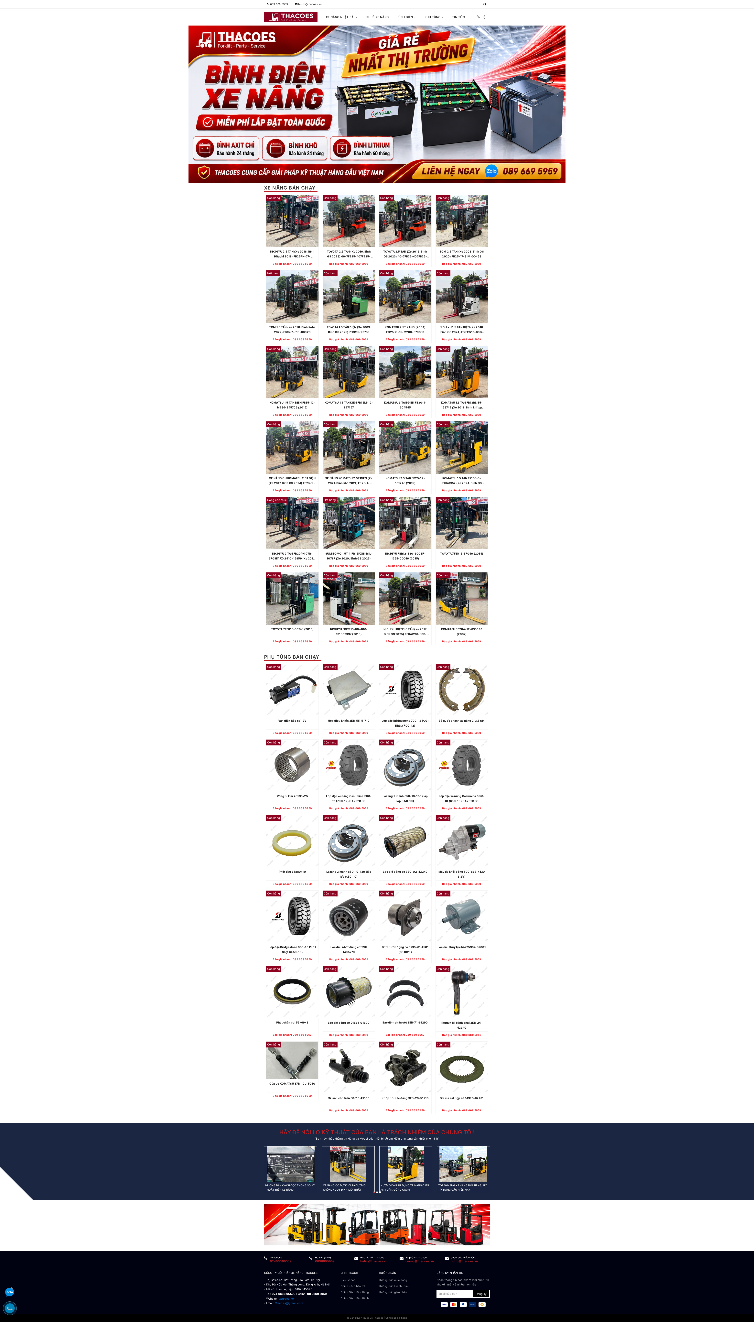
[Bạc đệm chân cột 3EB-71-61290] (405, 992)
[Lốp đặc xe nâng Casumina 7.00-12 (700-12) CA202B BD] (349, 766)
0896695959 (325, 1261)
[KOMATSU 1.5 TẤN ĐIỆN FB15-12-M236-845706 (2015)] (292, 372)
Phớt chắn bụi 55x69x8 (292, 1022)
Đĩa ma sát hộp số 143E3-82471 (461, 1098)
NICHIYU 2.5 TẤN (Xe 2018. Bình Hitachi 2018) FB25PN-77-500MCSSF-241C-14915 (292, 254)
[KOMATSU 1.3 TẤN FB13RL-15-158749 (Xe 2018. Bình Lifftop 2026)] (462, 372)
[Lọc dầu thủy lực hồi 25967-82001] (462, 917)
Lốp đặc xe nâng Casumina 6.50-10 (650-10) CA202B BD (462, 798)
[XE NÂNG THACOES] (291, 17)
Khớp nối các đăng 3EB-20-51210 (405, 1098)
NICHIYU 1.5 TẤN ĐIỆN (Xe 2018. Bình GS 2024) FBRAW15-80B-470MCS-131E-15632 (462, 329)
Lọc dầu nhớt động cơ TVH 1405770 (348, 949)
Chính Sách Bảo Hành (355, 1298)
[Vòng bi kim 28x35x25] (292, 766)
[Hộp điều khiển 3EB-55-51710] (349, 690)
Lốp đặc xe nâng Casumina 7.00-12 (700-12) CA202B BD (349, 798)
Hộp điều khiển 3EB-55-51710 (349, 720)
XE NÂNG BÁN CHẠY (290, 188)
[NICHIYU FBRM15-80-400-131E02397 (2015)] (349, 598)
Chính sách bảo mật (354, 1286)
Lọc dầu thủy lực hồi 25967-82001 (462, 947)
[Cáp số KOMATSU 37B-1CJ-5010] (292, 1060)
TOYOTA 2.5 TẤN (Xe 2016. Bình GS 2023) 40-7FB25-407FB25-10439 (349, 254)
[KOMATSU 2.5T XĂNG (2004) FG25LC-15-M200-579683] (405, 296)
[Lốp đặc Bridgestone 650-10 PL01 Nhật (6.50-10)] (292, 917)
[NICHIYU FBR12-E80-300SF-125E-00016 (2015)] (405, 523)
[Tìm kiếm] (484, 4)
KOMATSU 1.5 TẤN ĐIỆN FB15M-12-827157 (349, 405)
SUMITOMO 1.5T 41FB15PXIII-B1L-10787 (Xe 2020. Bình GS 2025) (348, 556)
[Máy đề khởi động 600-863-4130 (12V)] (462, 841)
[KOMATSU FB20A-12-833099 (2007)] (462, 598)
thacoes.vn (286, 1298)
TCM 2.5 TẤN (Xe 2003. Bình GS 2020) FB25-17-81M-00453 (462, 254)
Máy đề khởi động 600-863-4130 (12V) (461, 874)
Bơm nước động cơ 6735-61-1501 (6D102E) (405, 949)
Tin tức (458, 17)
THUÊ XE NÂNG (377, 17)
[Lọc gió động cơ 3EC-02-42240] (405, 841)
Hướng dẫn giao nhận (393, 1292)
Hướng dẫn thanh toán (394, 1286)
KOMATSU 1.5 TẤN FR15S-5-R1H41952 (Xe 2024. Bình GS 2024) (462, 480)
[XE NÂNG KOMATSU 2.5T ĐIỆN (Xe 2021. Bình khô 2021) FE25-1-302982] (349, 447)
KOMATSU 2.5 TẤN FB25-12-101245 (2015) (405, 480)
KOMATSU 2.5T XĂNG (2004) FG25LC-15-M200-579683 (405, 329)
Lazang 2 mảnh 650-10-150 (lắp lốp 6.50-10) (405, 798)
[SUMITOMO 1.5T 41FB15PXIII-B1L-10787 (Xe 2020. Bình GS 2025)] (349, 523)
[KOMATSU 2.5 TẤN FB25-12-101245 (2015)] (405, 447)
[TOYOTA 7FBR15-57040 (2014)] (462, 523)
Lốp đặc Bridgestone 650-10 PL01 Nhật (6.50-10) (292, 949)
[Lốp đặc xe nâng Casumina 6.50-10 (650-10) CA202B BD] (462, 766)
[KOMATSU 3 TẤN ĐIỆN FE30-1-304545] (405, 372)
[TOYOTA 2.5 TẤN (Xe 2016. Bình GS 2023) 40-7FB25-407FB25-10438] (405, 221)
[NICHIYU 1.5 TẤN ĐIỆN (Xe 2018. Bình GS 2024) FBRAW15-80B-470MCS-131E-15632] (462, 296)
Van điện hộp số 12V (292, 720)
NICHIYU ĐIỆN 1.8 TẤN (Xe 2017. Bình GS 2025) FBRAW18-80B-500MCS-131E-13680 (405, 631)
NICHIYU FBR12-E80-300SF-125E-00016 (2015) (405, 556)
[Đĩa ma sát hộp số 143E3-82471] (462, 1068)
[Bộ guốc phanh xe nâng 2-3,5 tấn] (462, 690)
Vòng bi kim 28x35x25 (292, 796)
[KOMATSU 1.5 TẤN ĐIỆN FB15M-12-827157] (349, 372)
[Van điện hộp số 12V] (292, 690)
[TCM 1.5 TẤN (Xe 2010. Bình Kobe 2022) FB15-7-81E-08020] (292, 296)
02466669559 (281, 1261)
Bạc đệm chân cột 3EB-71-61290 (405, 1022)
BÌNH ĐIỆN (406, 17)
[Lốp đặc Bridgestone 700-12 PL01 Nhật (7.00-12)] (405, 690)
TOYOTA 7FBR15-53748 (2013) (292, 629)
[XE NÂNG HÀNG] (377, 1224)
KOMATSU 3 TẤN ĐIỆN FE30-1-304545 (405, 405)
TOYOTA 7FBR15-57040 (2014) (461, 553)
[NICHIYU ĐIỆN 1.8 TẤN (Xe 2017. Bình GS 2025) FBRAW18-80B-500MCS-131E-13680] (405, 598)
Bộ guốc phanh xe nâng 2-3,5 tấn (462, 720)
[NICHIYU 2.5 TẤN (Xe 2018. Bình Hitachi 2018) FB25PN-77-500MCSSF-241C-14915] (292, 221)
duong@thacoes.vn (419, 1261)
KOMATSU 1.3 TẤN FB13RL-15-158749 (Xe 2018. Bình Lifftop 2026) (462, 405)
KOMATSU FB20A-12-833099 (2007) (461, 631)
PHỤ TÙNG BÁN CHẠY (291, 657)
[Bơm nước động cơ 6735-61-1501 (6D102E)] (405, 917)
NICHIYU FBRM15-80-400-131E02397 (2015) (349, 631)
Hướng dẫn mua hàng (393, 1280)
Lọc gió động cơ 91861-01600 (349, 1022)
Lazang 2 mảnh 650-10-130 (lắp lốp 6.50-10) (348, 874)
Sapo (404, 1317)
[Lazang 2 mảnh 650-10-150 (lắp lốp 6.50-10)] (405, 766)
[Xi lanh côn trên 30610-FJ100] (349, 1068)
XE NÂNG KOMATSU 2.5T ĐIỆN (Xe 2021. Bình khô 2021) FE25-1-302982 (348, 480)
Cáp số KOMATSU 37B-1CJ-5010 (292, 1083)
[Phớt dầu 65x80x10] (292, 841)
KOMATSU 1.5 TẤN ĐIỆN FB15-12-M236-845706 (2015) (292, 405)
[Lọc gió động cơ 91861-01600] (349, 992)
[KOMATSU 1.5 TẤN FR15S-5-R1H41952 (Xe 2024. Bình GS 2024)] (462, 447)
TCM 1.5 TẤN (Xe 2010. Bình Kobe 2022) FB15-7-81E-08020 (292, 329)
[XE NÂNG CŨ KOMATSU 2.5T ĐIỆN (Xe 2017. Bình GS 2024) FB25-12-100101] (292, 447)
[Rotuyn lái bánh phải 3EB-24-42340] (462, 992)
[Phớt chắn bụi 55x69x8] (292, 992)
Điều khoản (348, 1280)
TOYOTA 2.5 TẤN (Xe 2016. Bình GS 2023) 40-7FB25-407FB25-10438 (405, 254)
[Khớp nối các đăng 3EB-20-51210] (405, 1068)
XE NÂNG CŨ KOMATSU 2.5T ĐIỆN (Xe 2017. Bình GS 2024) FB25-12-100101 (292, 480)
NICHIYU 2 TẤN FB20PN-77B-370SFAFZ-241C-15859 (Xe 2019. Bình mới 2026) (292, 556)
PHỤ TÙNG (433, 17)
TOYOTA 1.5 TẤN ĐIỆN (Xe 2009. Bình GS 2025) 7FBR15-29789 (349, 329)
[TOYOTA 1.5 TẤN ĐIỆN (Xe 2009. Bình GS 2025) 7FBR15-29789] (349, 296)
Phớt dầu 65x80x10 (292, 871)
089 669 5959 (279, 4)
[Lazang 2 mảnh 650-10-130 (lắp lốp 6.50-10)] (349, 841)
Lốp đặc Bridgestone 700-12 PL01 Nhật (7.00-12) (405, 723)
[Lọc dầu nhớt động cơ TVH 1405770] (349, 917)
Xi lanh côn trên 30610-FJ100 (349, 1098)
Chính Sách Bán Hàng (355, 1292)
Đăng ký (481, 1293)
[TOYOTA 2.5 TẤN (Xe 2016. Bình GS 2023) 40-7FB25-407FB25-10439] (349, 221)
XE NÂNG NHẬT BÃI (341, 17)
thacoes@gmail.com (289, 1303)
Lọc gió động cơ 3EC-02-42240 (405, 871)
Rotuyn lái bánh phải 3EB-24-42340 (461, 1025)
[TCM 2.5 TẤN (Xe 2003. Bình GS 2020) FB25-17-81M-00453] (462, 221)
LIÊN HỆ (479, 17)
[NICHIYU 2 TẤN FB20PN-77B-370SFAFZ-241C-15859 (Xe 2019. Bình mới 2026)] (292, 523)
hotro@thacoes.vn (310, 4)
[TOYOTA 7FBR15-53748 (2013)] (292, 598)
